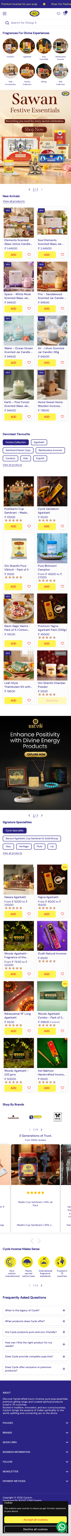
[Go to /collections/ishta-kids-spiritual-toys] (35, 1117)
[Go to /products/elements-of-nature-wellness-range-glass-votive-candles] (19, 222)
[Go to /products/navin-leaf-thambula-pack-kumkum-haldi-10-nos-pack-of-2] (19, 665)
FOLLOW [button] (7, 1461)
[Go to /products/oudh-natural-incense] (52, 936)
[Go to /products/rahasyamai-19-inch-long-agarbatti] (19, 996)
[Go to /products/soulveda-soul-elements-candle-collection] (52, 222)
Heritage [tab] (24, 846)
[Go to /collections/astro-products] (35, 763)
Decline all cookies (35, 1529)
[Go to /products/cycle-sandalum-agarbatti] (52, 491)
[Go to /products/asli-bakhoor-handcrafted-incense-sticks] (52, 1053)
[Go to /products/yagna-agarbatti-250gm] (52, 608)
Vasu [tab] (8, 846)
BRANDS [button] (7, 1432)
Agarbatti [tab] (39, 442)
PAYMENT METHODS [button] (14, 1481)
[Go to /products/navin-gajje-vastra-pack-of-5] (19, 608)
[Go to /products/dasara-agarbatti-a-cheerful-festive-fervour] (19, 879)
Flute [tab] (39, 846)
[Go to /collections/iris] (57, 1117)
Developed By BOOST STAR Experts (22, 1500)
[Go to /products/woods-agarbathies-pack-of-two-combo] (52, 996)
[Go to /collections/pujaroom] (13, 1117)
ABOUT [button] (7, 1392)
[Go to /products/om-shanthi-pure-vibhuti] (19, 548)
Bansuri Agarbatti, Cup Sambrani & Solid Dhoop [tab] (32, 838)
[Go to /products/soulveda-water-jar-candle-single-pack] (19, 330)
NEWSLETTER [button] (10, 1471)
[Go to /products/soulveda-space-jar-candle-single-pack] (19, 276)
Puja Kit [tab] (40, 458)
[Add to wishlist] (29, 254)
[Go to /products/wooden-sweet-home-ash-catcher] (52, 385)
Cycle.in (27, 1497)
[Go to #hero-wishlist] (58, 13)
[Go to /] (34, 13)
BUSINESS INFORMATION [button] (16, 1452)
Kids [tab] (25, 458)
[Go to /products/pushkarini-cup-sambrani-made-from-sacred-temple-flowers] (19, 491)
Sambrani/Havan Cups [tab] (18, 450)
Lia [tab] (52, 846)
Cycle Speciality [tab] (15, 830)
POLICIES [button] (8, 1422)
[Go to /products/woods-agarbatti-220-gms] (19, 1053)
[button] (64, 13)
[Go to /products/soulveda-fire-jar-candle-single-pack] (52, 276)
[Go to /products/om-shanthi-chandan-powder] (52, 665)
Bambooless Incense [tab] (50, 450)
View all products (14, 201)
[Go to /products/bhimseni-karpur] (52, 548)
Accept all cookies (35, 1520)
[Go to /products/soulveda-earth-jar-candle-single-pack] (19, 385)
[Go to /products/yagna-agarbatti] (52, 879)
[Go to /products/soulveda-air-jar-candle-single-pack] (52, 330)
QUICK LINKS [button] (10, 1442)
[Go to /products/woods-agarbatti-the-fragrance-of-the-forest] (19, 936)
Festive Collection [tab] (16, 442)
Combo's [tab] (10, 458)
